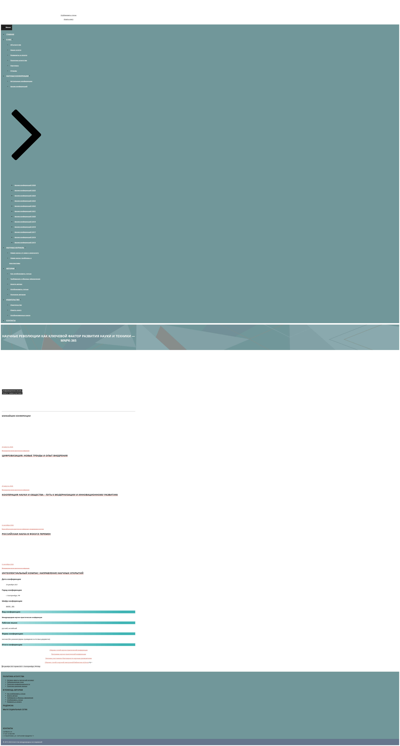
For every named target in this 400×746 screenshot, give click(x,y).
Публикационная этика (15, 682)
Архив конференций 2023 (25, 201)
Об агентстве (15, 45)
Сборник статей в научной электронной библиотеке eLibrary (67, 662)
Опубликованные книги (20, 315)
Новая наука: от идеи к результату (24, 253)
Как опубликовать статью (20, 274)
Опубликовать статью (68, 15)
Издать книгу (68, 19)
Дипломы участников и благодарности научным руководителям (68, 658)
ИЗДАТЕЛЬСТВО (13, 300)
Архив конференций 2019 (25, 222)
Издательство (16, 305)
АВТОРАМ (10, 268)
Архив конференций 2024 (25, 196)
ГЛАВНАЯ (10, 34)
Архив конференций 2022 (25, 206)
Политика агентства (18, 60)
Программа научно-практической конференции (68, 654)
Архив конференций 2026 (25, 185)
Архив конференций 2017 (25, 232)
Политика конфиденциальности (18, 684)
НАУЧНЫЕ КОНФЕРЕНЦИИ (17, 76)
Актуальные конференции (21, 81)
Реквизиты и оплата (18, 55)
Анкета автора (16, 284)
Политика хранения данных (17, 686)
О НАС (8, 39)
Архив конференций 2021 (25, 211)
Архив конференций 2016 (25, 237)
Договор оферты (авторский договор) (20, 680)
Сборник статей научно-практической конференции (69, 650)
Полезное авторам (18, 294)
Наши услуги (15, 50)
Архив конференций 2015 (25, 242)
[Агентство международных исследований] (15, 12)
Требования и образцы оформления (25, 279)
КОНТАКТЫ (11, 320)
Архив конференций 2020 (25, 216)
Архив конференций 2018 (25, 227)
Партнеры (14, 66)
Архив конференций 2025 (25, 190)
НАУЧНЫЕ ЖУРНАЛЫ (15, 248)
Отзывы (13, 71)
